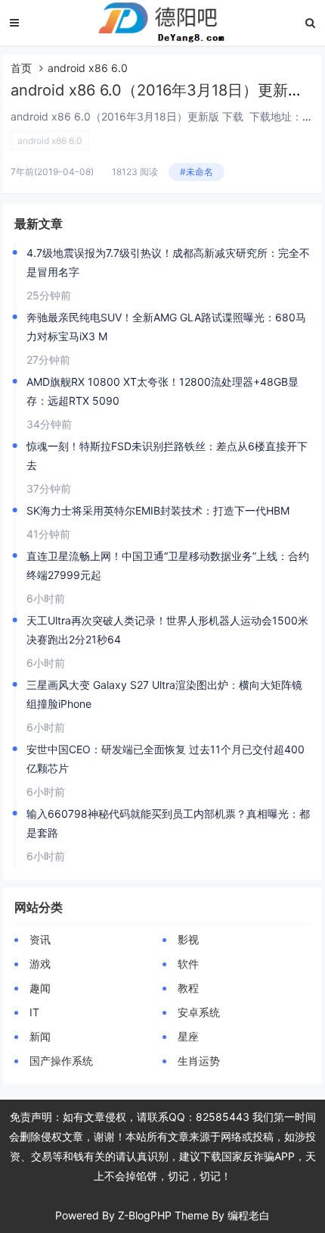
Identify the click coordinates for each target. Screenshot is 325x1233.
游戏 (40, 963)
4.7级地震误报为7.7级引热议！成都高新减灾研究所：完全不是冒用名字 (168, 262)
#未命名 (196, 171)
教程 (188, 987)
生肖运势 (199, 1060)
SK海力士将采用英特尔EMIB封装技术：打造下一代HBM (157, 510)
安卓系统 (199, 1012)
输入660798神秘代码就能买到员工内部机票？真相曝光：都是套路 (168, 823)
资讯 (40, 939)
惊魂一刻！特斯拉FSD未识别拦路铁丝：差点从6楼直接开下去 (167, 455)
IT (34, 1012)
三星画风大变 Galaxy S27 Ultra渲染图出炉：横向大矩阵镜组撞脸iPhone (164, 694)
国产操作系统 (61, 1060)
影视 (188, 939)
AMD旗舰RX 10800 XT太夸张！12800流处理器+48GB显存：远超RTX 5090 (162, 391)
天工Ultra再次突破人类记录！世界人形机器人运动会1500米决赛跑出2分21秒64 (167, 630)
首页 (21, 67)
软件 (188, 963)
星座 (188, 1036)
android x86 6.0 (49, 140)
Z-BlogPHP (145, 1215)
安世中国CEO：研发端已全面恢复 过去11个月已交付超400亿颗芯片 (165, 759)
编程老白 (249, 1215)
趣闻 (40, 987)
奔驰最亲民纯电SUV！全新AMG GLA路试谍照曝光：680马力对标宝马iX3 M (166, 327)
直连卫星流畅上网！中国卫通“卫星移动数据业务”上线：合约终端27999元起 (167, 565)
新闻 (40, 1036)
